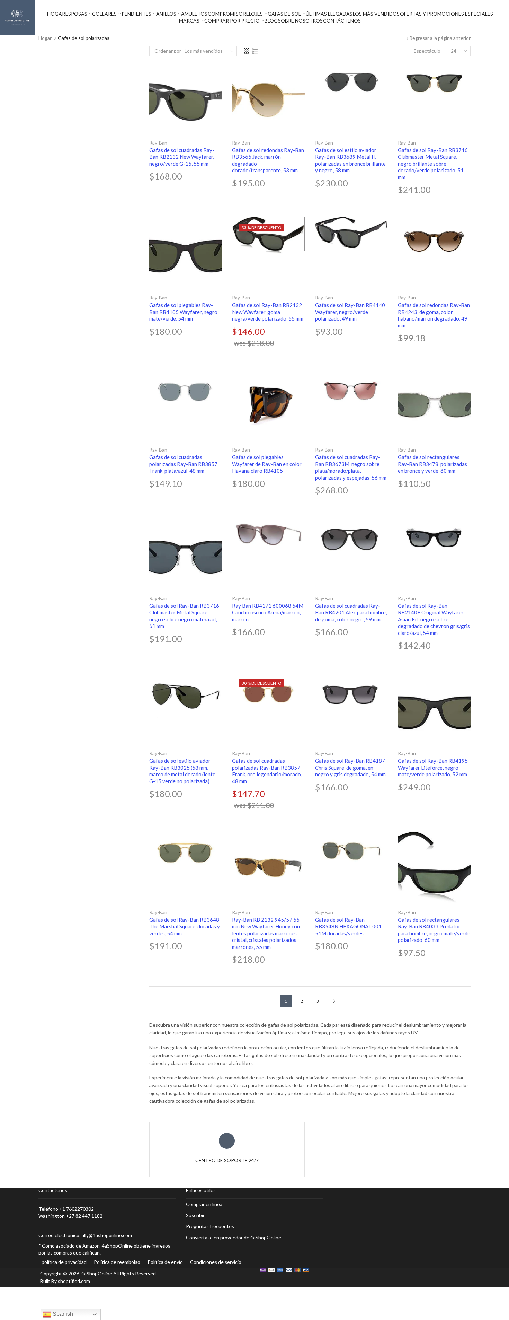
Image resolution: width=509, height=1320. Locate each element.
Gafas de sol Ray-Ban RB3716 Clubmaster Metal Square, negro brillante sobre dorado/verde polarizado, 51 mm (433, 163)
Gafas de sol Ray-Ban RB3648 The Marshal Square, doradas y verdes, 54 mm (184, 926)
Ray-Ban (158, 143)
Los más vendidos (204, 51)
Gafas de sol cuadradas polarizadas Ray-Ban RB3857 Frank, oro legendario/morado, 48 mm (267, 771)
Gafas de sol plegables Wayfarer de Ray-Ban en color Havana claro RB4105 (267, 464)
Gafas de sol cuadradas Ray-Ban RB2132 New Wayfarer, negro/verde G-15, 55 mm (181, 157)
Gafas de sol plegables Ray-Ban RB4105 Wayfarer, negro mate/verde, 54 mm (183, 312)
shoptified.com (74, 1281)
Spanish (62, 1314)
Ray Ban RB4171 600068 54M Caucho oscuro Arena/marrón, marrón (267, 612)
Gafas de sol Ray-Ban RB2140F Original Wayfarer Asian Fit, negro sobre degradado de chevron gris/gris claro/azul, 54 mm (434, 619)
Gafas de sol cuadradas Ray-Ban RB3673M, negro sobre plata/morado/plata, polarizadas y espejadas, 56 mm (350, 467)
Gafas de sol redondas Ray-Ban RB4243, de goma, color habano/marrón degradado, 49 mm (434, 315)
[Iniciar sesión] (507, 17)
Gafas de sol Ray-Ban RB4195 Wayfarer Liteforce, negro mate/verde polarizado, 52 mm (433, 767)
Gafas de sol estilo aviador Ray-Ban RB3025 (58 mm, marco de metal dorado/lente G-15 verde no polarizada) (182, 771)
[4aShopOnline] (17, 17)
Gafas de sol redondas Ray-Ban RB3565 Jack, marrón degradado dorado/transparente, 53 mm (268, 160)
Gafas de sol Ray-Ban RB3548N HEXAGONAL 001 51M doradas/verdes (348, 926)
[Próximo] (334, 1001)
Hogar (45, 38)
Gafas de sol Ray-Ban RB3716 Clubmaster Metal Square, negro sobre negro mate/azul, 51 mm (184, 616)
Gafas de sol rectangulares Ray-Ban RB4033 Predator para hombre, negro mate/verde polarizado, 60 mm (434, 930)
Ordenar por (167, 51)
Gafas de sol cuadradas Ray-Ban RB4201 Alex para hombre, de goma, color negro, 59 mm (351, 612)
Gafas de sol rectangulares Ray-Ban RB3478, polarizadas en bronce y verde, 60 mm (432, 464)
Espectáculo (427, 51)
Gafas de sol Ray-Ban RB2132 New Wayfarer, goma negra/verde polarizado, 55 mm (267, 312)
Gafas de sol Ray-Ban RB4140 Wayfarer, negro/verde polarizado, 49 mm (350, 312)
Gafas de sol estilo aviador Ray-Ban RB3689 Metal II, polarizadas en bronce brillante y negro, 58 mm (350, 160)
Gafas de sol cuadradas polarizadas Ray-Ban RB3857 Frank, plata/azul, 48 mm (183, 464)
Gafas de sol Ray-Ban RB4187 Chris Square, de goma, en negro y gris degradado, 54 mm (350, 767)
